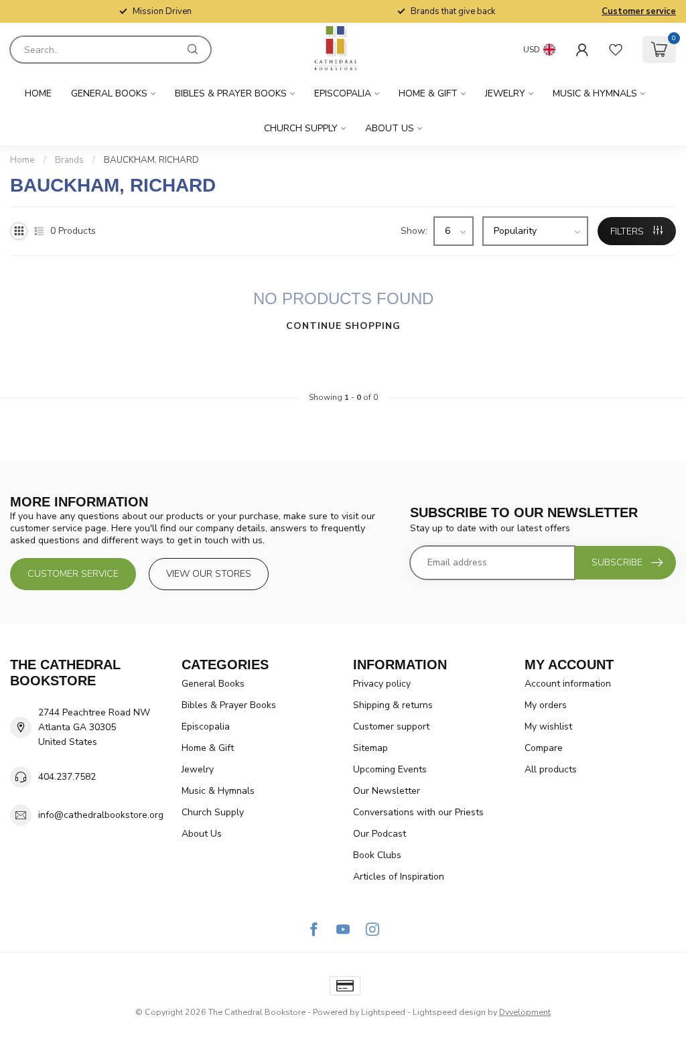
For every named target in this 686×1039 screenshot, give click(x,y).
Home (38, 93)
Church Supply (301, 128)
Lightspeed (383, 1012)
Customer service (639, 11)
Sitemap (370, 748)
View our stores (208, 573)
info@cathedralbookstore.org (100, 815)
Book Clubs (377, 855)
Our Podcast (379, 833)
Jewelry (505, 93)
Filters (628, 231)
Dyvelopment (525, 1012)
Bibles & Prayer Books (231, 93)
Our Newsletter (386, 790)
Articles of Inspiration (398, 876)
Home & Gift (428, 93)
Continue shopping (343, 326)
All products (551, 769)
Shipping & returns (393, 705)
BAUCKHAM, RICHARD (151, 160)
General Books (109, 93)
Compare (544, 748)
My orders (546, 705)
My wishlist (548, 726)
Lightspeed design (449, 1012)
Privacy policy (382, 683)
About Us (389, 128)
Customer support (391, 726)
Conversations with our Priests (418, 812)
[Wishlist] (615, 49)
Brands (69, 160)
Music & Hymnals (595, 93)
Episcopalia (342, 93)
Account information (568, 683)
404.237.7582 (67, 776)
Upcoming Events (390, 769)
